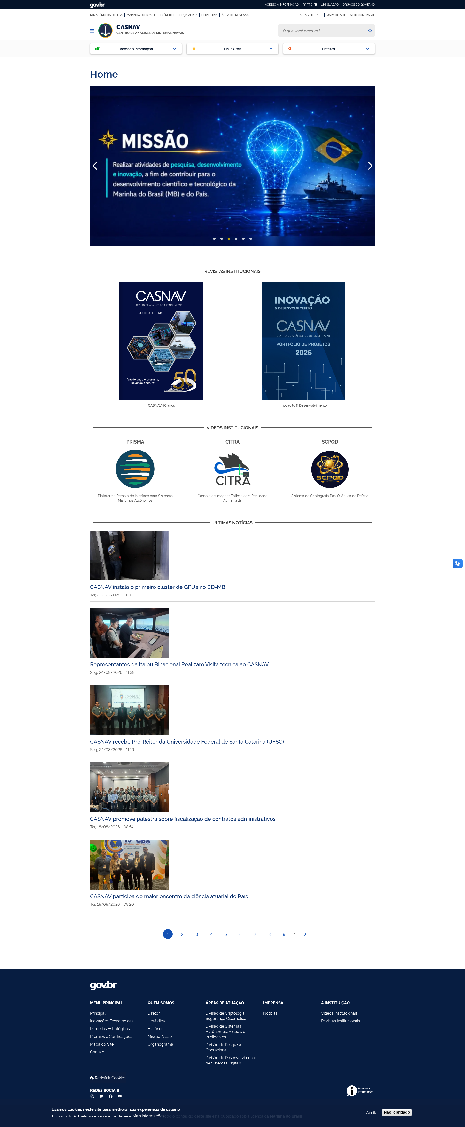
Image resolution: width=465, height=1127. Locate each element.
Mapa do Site (336, 15)
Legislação (330, 4)
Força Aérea (187, 15)
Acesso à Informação (282, 4)
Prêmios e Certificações (111, 1036)
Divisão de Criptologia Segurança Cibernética (226, 1015)
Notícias (270, 1013)
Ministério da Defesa (106, 15)
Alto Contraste (362, 15)
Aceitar (372, 1112)
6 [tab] (250, 239)
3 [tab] (228, 239)
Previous (95, 166)
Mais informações (148, 1115)
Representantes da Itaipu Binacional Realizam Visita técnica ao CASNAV (179, 663)
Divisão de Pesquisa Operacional (223, 1047)
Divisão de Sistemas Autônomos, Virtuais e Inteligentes (225, 1031)
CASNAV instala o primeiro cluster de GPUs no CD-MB (157, 586)
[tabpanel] (232, 166)
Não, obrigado (397, 1112)
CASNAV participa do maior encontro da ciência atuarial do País (169, 895)
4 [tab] (236, 239)
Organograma (160, 1044)
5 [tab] (243, 239)
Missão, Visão (160, 1036)
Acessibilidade (311, 15)
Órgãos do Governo (359, 4)
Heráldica (156, 1020)
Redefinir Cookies (110, 1077)
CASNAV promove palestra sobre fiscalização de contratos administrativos (183, 818)
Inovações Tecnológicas (111, 1020)
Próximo (370, 166)
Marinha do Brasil (141, 15)
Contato (97, 1051)
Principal (97, 1013)
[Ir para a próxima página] (305, 934)
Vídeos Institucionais (339, 1013)
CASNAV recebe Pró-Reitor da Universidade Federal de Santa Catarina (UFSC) (187, 741)
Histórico (156, 1028)
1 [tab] (214, 239)
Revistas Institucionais (340, 1020)
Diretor (154, 1013)
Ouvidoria (209, 15)
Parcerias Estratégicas (110, 1028)
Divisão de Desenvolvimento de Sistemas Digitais (231, 1060)
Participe (310, 4)
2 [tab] (221, 239)
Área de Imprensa (235, 15)
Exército (167, 15)
